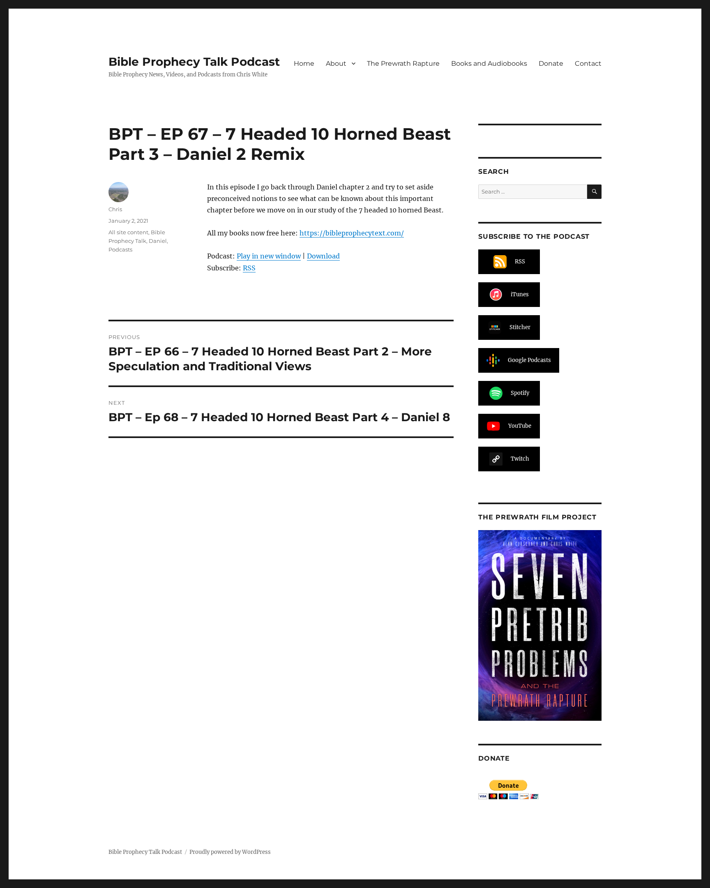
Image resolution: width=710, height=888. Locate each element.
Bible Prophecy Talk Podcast (194, 62)
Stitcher (519, 327)
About (336, 63)
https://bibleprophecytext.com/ (352, 233)
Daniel (158, 241)
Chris (115, 209)
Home (304, 63)
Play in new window (269, 256)
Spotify (520, 393)
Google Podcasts (529, 360)
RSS (249, 268)
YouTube (519, 425)
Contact (588, 63)
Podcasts (120, 249)
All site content (128, 232)
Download (323, 256)
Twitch (520, 458)
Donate (551, 63)
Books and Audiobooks (489, 63)
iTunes (520, 294)
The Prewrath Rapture (403, 63)
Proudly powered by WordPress (230, 852)
